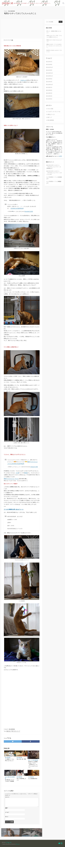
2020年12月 (50, 73)
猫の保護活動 (11, 11)
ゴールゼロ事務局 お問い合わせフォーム (13, 509)
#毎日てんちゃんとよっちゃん (11, 478)
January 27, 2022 (34, 466)
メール (7, 812)
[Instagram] (61, 843)
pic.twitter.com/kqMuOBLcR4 (17, 208)
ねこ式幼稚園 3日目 (32, 778)
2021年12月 (50, 67)
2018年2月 (50, 96)
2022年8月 (50, 64)
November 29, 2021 (29, 211)
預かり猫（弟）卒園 (21, 759)
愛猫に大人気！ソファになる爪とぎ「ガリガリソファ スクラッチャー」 (54, 46)
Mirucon (18, 844)
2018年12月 (50, 84)
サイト (6, 816)
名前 (6, 808)
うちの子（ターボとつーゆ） (54, 111)
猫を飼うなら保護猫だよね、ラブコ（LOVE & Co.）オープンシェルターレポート (33, 764)
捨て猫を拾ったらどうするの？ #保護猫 (9, 780)
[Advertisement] (21, 29)
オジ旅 (17, 473)
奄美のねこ (8, 731)
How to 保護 (7, 777)
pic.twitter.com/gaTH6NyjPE (18, 463)
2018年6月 (50, 90)
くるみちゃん (23, 80)
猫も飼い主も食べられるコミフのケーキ (54, 51)
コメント (7, 797)
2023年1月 (50, 61)
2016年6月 (50, 98)
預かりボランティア (15, 731)
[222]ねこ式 (8, 842)
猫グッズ (30, 760)
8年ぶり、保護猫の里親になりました (53, 31)
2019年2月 (50, 81)
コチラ (60, 156)
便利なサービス (51, 114)
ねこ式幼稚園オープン (51, 177)
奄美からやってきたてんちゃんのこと (54, 40)
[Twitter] (59, 843)
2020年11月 (50, 76)
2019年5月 (50, 78)
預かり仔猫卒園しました (21, 779)
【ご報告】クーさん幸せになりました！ (9, 759)
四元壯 (26, 473)
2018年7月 (50, 87)
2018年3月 (50, 93)
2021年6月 (50, 70)
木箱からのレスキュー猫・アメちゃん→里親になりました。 (54, 36)
